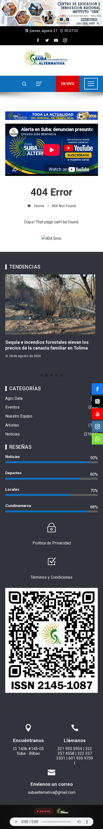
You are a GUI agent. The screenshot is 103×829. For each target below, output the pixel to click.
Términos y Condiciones (51, 577)
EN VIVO (67, 84)
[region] (51, 13)
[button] (51, 13)
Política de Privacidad (51, 543)
